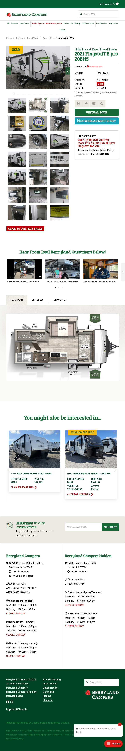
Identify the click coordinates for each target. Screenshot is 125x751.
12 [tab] (40, 94)
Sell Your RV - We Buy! (72, 24)
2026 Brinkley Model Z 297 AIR (88, 473)
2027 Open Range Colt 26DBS (31, 473)
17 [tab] (53, 94)
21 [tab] (62, 94)
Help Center (113, 24)
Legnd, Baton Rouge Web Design (50, 722)
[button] (123, 272)
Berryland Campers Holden (21, 691)
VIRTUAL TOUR (96, 112)
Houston (48, 700)
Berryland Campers (17, 687)
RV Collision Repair (22, 575)
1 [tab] (14, 94)
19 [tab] (58, 94)
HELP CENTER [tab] (59, 300)
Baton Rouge (50, 687)
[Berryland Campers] (26, 15)
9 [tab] (33, 94)
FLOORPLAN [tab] (17, 300)
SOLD (16, 50)
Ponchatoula (95, 66)
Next (67, 71)
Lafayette (48, 691)
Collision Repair (88, 24)
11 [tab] (38, 94)
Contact (62, 30)
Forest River (49, 38)
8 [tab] (31, 94)
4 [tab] (21, 94)
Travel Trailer (33, 38)
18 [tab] (55, 94)
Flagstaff (95, 53)
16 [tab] (50, 94)
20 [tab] (60, 94)
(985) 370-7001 (17, 583)
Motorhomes (24, 24)
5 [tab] (23, 94)
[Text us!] (113, 744)
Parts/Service (101, 24)
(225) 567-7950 (76, 583)
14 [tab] (45, 94)
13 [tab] (43, 94)
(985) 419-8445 (17, 592)
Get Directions (20, 571)
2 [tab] (16, 94)
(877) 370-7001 (17, 588)
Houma (47, 696)
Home (9, 38)
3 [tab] (19, 94)
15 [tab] (48, 94)
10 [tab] (36, 94)
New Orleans (50, 683)
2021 (79, 53)
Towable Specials (37, 24)
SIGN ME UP (110, 527)
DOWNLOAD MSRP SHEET (98, 121)
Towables (14, 24)
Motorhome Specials (54, 24)
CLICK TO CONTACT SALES (25, 228)
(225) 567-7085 (76, 579)
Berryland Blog (14, 696)
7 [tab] (28, 94)
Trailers (19, 38)
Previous (8, 71)
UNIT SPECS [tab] (38, 300)
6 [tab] (26, 94)
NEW (78, 49)
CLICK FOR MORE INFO (22, 487)
